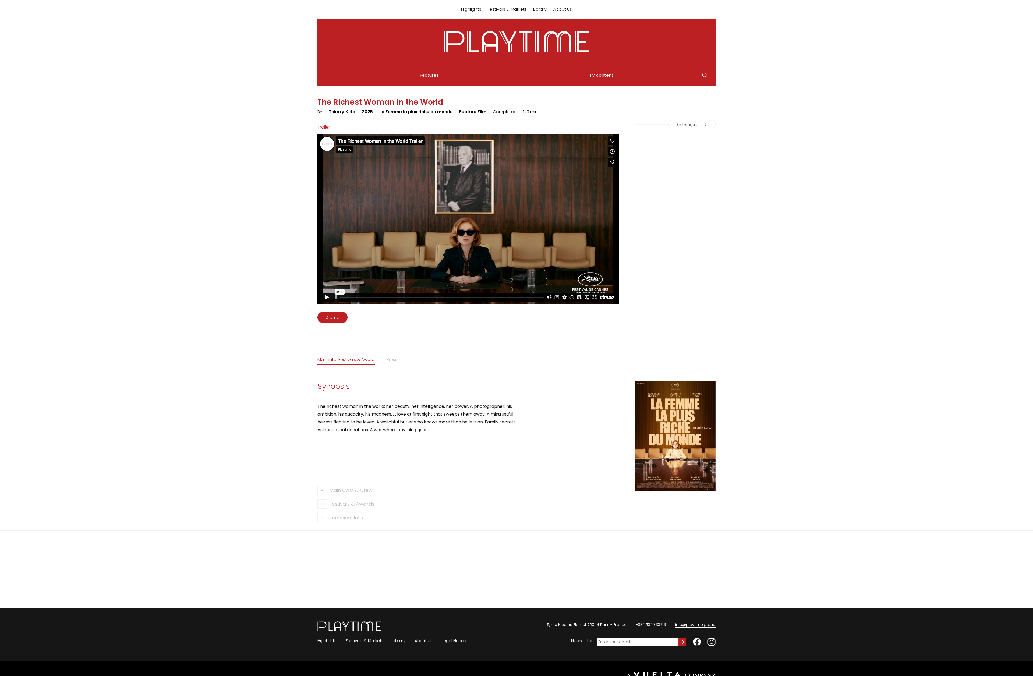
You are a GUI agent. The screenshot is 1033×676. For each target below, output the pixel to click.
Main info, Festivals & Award (346, 359)
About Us (562, 9)
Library (540, 9)
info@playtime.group (695, 624)
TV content (601, 75)
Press (392, 359)
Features (429, 75)
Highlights (471, 9)
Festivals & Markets (507, 9)
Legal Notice (454, 640)
